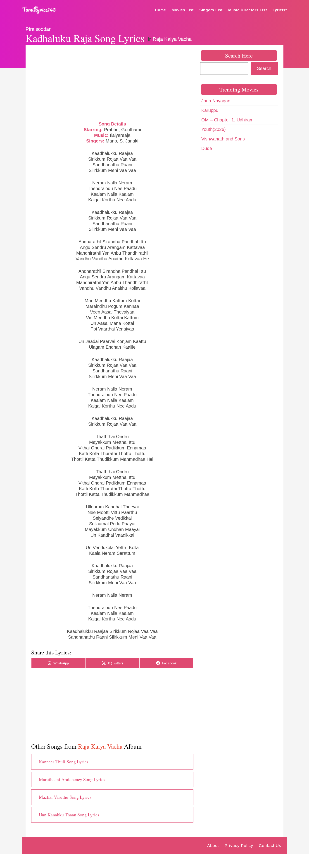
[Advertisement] (112, 82)
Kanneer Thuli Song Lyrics (63, 762)
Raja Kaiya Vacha (172, 39)
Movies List (183, 10)
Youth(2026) (213, 129)
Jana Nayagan (215, 100)
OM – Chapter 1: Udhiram (227, 119)
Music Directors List (247, 10)
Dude (206, 148)
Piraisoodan (39, 29)
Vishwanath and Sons (223, 138)
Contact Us (270, 845)
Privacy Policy (239, 845)
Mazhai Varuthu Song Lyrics (65, 797)
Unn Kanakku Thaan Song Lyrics (69, 815)
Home (160, 10)
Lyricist (280, 10)
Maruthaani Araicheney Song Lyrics (72, 779)
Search (264, 68)
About (213, 845)
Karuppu (209, 110)
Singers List (211, 10)
